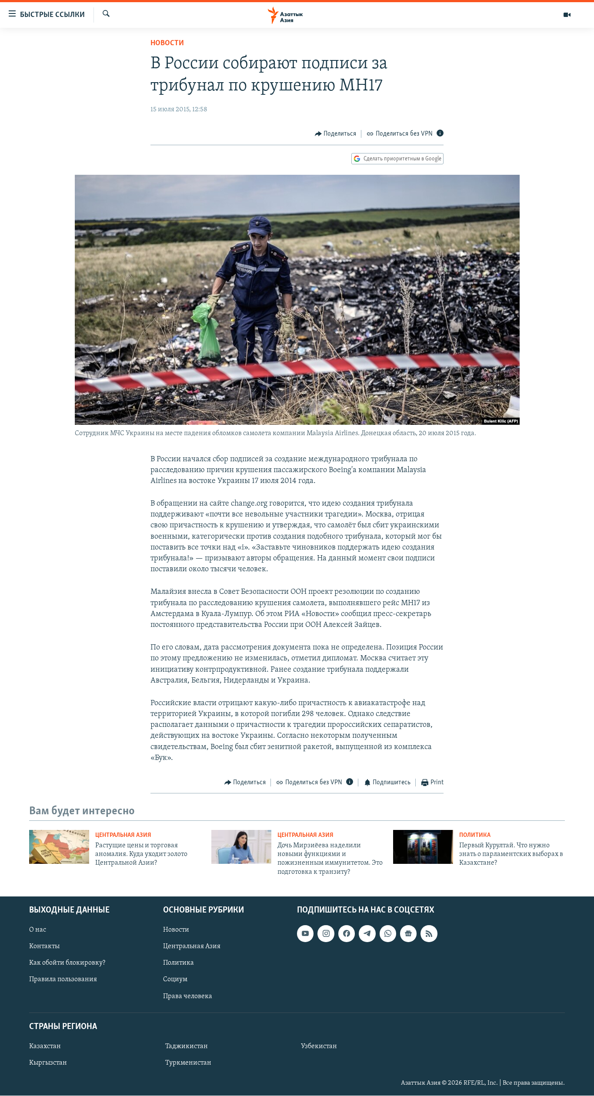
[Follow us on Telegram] (367, 934)
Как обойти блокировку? (67, 963)
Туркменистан (188, 1062)
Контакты (44, 946)
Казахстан (45, 1046)
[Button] (336, 134)
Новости (167, 43)
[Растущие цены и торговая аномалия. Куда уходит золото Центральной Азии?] (59, 847)
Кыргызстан (48, 1062)
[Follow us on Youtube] (305, 934)
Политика (475, 835)
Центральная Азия (123, 835)
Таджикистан (186, 1046)
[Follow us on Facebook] (346, 934)
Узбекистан (319, 1046)
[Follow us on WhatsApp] (388, 934)
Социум (175, 979)
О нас (37, 930)
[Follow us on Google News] (408, 934)
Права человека (187, 996)
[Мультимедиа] (567, 15)
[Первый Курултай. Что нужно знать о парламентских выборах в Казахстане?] (423, 847)
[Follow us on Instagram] (325, 934)
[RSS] (428, 934)
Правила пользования (63, 979)
